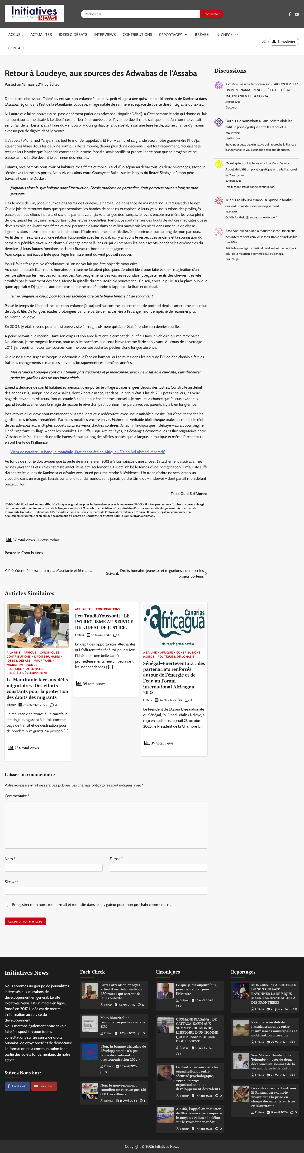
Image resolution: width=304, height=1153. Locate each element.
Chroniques (49, 652)
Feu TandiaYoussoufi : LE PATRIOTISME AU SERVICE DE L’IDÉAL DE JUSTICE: (104, 621)
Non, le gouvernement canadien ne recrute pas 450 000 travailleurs (123, 1089)
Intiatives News (167, 1146)
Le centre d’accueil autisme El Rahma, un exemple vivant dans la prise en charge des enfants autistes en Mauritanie (273, 1097)
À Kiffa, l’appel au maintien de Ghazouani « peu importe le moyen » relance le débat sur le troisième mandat (199, 1115)
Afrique (30, 652)
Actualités (41, 34)
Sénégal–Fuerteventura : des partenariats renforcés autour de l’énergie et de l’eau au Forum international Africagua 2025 (174, 677)
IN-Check (224, 35)
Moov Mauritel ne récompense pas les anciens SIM (122, 1022)
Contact (16, 48)
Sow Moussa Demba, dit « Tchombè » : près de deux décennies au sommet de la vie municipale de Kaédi (273, 1062)
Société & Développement (27, 673)
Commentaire (17, 796)
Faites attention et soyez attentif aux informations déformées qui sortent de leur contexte (121, 991)
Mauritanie (43, 660)
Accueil (15, 34)
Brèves (202, 34)
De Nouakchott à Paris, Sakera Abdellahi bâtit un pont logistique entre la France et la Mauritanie (259, 127)
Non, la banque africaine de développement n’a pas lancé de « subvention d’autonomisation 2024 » (123, 1053)
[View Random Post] (263, 41)
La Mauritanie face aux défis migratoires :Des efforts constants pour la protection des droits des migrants (37, 688)
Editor (108, 1005)
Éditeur (55, 84)
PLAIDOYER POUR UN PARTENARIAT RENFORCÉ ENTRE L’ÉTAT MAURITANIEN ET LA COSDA (261, 90)
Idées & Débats (73, 34)
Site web (12, 882)
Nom (10, 859)
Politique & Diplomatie (25, 669)
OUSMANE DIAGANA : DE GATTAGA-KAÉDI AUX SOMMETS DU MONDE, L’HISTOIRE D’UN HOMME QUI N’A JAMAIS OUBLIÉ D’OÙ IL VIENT (197, 1030)
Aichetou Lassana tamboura (245, 84)
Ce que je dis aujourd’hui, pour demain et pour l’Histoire (196, 989)
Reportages (170, 35)
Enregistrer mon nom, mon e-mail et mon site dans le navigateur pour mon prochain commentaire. (91, 904)
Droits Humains (47, 656)
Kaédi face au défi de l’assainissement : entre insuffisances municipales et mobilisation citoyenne (274, 1029)
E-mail (116, 859)
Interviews (105, 34)
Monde (32, 665)
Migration (15, 665)
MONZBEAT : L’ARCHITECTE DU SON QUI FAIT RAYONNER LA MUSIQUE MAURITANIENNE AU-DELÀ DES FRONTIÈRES (273, 994)
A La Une (13, 652)
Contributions (137, 34)
